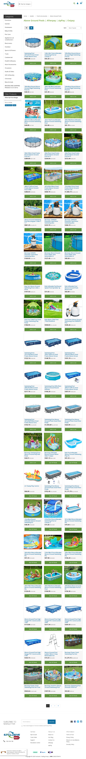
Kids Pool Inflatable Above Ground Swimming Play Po (73, 454)
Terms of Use (70, 734)
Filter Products (10, 94)
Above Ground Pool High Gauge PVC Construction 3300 (73, 620)
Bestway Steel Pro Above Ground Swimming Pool (53, 686)
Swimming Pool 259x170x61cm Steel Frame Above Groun (51, 354)
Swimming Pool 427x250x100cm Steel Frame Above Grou (31, 421)
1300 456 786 (9, 741)
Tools (6, 54)
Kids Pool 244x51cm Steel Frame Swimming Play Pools (33, 321)
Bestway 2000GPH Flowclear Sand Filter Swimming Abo (71, 221)
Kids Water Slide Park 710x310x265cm (52, 320)
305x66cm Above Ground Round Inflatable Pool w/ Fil (73, 587)
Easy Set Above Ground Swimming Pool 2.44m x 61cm (32, 287)
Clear (14, 105)
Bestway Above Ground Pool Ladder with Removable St (52, 254)
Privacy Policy (49, 725)
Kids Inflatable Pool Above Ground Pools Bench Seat (71, 287)
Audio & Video (9, 71)
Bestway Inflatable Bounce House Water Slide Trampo (52, 454)
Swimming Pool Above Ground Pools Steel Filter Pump (53, 421)
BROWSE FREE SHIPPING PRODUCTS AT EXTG (12, 87)
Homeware (8, 27)
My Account (33, 734)
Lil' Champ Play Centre (32, 486)
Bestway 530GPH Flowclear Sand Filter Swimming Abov (31, 254)
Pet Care (8, 34)
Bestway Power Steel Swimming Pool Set (72, 653)
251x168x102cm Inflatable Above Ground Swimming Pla (73, 520)
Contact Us (51, 740)
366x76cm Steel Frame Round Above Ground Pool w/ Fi (52, 154)
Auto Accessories (10, 64)
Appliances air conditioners (9, 39)
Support (32, 740)
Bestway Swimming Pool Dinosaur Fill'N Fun (73, 686)
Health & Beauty (10, 61)
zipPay (50, 745)
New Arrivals (9, 82)
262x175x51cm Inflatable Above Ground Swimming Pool (53, 121)
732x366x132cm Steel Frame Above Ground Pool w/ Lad (72, 188)
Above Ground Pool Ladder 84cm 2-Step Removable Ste (51, 654)
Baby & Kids (8, 31)
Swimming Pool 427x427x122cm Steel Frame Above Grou (31, 54)
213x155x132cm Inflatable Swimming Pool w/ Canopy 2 (53, 520)
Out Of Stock (53, 462)
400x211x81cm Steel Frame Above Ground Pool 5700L (31, 188)
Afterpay (50, 742)
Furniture (8, 20)
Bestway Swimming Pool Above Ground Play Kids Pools (32, 454)
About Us (50, 734)
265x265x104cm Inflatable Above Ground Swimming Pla (33, 554)
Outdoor (8, 47)
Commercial (8, 57)
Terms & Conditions (38, 725)
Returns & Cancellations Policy (72, 740)
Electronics (8, 43)
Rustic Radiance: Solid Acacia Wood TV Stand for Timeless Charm (16, 753)
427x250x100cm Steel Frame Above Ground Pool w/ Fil (52, 188)
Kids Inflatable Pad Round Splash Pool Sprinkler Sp (53, 287)
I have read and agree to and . (37, 725)
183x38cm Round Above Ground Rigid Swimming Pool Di (72, 54)
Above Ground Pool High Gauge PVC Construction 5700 (33, 654)
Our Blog (50, 737)
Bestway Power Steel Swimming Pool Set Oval (32, 686)
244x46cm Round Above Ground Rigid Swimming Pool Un (72, 88)
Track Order (33, 737)
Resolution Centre (35, 742)
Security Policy (70, 744)
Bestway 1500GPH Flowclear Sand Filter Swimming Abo (51, 221)
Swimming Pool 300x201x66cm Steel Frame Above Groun (71, 354)
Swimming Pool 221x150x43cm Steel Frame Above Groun (31, 354)
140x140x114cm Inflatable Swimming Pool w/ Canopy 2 (53, 54)
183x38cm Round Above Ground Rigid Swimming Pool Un (32, 88)
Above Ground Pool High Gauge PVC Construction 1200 (33, 620)
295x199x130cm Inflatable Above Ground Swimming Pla (33, 587)
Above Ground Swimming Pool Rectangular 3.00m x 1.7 (33, 221)
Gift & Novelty (9, 75)
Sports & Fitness (10, 50)
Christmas (8, 79)
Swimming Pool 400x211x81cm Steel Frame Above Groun (71, 387)
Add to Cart (33, 63)
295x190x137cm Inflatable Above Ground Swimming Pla (73, 554)
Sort (65, 28)
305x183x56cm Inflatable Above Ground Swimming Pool (73, 121)
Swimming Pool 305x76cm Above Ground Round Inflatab (53, 387)
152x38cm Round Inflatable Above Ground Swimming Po (33, 520)
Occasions (8, 68)
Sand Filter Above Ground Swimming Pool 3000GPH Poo (73, 321)
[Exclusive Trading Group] (9, 4)
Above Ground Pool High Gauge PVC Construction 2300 (53, 620)
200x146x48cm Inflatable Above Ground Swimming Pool (53, 88)
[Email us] (72, 721)
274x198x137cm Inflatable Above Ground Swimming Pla (53, 554)
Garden (7, 24)
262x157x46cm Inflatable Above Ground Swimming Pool (33, 121)
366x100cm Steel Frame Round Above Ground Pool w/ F (32, 154)
